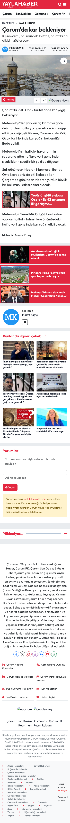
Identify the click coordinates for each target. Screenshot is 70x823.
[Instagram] (35, 654)
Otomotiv (42, 802)
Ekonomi (11, 782)
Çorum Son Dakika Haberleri (21, 775)
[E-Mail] (25, 322)
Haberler (8, 23)
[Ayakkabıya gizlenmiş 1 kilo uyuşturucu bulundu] (52, 382)
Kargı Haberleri (41, 785)
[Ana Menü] (64, 4)
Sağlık (30, 805)
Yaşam (10, 815)
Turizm (10, 812)
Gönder (10, 487)
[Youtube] (47, 654)
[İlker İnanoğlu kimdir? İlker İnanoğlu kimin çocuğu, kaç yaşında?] (18, 350)
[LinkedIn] (41, 654)
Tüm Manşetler (48, 688)
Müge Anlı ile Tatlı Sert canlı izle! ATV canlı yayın (50, 430)
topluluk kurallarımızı (35, 499)
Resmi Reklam (42, 725)
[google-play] (43, 709)
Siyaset (47, 805)
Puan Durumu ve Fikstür (19, 688)
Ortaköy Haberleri (16, 799)
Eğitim (40, 779)
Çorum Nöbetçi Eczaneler (12, 666)
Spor (9, 809)
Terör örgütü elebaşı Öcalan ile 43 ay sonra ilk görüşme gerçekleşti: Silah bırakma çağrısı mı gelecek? (18, 398)
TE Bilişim (62, 790)
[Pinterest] (29, 654)
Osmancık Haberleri (17, 802)
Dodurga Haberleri (17, 779)
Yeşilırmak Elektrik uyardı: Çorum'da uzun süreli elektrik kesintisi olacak (51, 364)
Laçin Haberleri (38, 789)
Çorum (7, 14)
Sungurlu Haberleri (31, 809)
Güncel (29, 782)
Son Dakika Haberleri (17, 697)
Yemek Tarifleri (32, 815)
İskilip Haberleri (15, 785)
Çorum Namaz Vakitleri (20, 676)
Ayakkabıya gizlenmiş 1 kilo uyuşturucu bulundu (51, 395)
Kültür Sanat (13, 789)
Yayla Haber (27, 23)
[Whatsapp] (54, 654)
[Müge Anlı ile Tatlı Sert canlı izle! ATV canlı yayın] (52, 417)
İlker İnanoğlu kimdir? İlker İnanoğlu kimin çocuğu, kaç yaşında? (17, 364)
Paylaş (10, 99)
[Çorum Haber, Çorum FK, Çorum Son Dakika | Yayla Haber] (20, 4)
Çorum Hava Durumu (53, 664)
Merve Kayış (30, 314)
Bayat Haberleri (41, 765)
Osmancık (41, 14)
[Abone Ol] (59, 100)
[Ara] (60, 4)
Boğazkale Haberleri (17, 769)
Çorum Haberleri (15, 772)
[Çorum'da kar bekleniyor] (35, 75)
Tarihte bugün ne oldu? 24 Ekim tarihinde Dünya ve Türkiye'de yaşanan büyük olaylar (17, 432)
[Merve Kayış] (11, 317)
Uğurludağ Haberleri (35, 812)
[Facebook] (16, 654)
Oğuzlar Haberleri (16, 795)
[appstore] (24, 709)
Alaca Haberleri (15, 765)
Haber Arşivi (48, 697)
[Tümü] (65, 533)
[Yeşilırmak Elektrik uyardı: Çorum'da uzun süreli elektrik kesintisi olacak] (52, 350)
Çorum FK (58, 14)
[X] (22, 654)
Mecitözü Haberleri (17, 792)
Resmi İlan (24, 725)
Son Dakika (23, 14)
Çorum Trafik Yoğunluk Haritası (51, 678)
